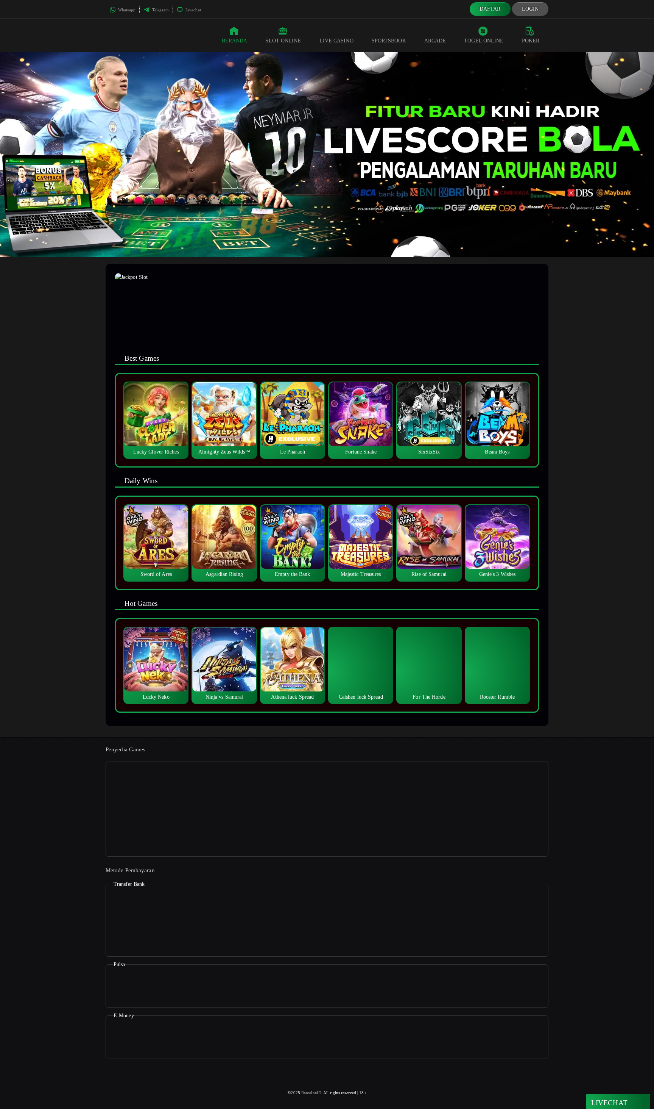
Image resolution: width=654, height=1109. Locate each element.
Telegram (160, 10)
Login (530, 9)
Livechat (192, 10)
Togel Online (483, 41)
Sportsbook (389, 41)
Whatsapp (126, 10)
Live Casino (336, 41)
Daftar (490, 9)
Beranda (235, 41)
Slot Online (283, 41)
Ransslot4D (311, 1092)
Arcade (435, 41)
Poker (531, 41)
